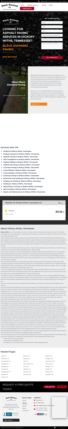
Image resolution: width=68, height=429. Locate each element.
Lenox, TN (26, 366)
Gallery (24, 406)
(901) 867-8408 (63, 1)
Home (24, 400)
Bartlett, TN (26, 356)
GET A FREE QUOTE (51, 57)
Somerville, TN (27, 374)
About (24, 408)
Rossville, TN (4, 374)
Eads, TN (25, 361)
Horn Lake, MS (49, 364)
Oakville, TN (48, 369)
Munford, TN (4, 369)
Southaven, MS (49, 374)
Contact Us (25, 410)
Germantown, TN (50, 361)
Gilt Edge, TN (4, 364)
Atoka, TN (4, 356)
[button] (38, 5)
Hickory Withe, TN (28, 364)
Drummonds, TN (5, 361)
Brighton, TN (48, 356)
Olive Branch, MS (5, 371)
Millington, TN (49, 366)
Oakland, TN (26, 369)
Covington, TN (49, 358)
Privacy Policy (58, 51)
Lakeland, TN (4, 366)
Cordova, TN (26, 358)
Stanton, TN (4, 377)
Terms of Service (43, 53)
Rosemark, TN (27, 371)
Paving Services (24, 403)
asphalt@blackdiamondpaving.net (50, 1)
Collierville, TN (5, 358)
